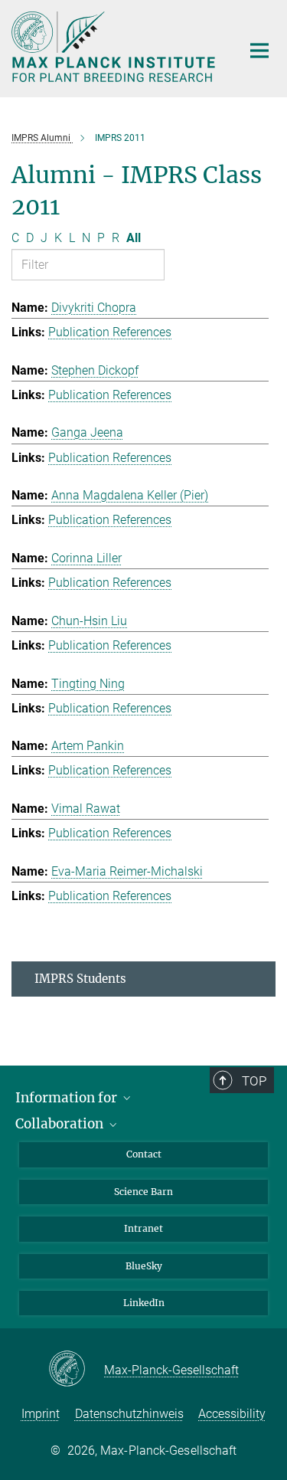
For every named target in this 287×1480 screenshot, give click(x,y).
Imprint (40, 1413)
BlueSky (144, 1266)
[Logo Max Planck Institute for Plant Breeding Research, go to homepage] (114, 46)
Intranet (143, 1228)
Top (254, 1081)
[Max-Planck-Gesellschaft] (76, 1369)
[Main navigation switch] (259, 50)
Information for (67, 1097)
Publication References (109, 332)
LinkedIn (144, 1302)
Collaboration (60, 1123)
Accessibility (232, 1413)
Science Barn (143, 1191)
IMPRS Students (80, 978)
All (133, 238)
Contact (143, 1154)
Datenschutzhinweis (129, 1413)
